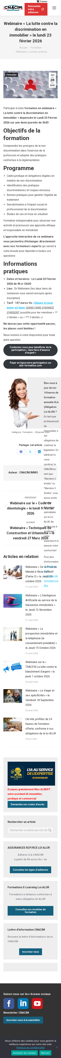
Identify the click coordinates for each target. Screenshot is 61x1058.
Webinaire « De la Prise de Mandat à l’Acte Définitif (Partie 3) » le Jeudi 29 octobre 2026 (41, 574)
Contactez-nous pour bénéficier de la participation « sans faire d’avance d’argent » (30, 350)
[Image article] (12, 572)
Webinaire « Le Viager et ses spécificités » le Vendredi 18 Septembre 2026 (39, 698)
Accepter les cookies (24, 1053)
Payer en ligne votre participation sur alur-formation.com (30, 364)
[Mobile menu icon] (54, 7)
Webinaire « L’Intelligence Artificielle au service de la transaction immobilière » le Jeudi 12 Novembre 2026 (41, 605)
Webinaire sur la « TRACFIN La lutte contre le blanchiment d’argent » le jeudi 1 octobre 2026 (41, 669)
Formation (11, 75)
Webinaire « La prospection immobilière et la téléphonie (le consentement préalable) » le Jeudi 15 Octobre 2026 (41, 638)
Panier (43, 1)
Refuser (45, 1053)
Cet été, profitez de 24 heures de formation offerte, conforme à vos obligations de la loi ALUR (40, 726)
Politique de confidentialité (30, 1047)
